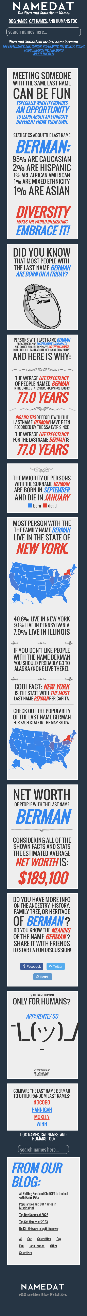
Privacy (46, 1294)
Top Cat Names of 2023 (33, 1221)
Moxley (42, 1116)
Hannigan (42, 1109)
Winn (42, 1124)
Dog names (18, 21)
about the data (43, 54)
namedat (31, 1294)
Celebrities (44, 1238)
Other (53, 1245)
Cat (29, 1238)
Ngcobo (42, 1102)
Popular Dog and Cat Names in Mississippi (37, 1206)
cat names (38, 21)
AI (20, 1238)
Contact (55, 1294)
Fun (21, 1245)
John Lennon (37, 1245)
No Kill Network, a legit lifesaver (38, 1228)
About (63, 1294)
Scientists (25, 1252)
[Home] (42, 1288)
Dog (58, 1238)
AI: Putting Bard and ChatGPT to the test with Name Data (43, 1195)
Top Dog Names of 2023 (33, 1214)
